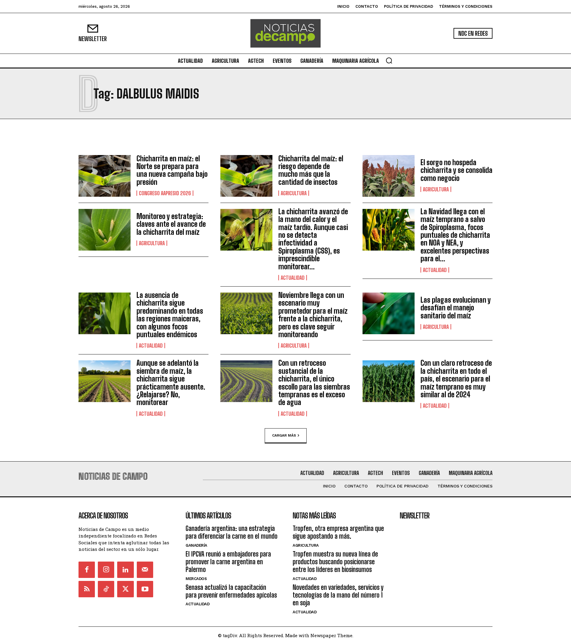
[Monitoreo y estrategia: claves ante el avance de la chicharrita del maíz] (105, 230)
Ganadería (196, 545)
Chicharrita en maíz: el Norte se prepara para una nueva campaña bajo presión (172, 170)
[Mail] (145, 570)
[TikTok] (106, 589)
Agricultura (294, 193)
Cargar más (284, 435)
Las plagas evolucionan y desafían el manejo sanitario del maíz (456, 308)
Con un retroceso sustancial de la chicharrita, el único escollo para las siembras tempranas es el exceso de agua (314, 383)
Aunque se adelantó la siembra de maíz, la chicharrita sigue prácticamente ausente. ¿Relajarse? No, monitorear (171, 383)
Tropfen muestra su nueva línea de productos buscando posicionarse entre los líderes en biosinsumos (335, 562)
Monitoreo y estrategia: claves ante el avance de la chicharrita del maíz (171, 224)
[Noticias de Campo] (285, 33)
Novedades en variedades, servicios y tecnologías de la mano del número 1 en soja (338, 595)
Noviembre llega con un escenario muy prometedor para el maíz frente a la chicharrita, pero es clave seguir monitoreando (313, 315)
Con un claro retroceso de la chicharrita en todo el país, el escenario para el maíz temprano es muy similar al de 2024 (456, 379)
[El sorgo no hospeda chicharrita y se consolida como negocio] (389, 176)
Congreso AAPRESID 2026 (165, 193)
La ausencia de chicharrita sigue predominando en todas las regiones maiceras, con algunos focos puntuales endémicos (170, 315)
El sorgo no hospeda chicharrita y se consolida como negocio (456, 170)
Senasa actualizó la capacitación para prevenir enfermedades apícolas (231, 591)
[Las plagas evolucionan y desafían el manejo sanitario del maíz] (389, 313)
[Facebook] (87, 570)
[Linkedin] (125, 570)
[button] (389, 60)
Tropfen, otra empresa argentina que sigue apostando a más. (338, 532)
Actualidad (293, 277)
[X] (125, 589)
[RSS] (87, 589)
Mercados (196, 578)
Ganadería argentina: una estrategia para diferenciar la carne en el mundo (231, 532)
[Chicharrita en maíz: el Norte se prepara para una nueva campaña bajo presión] (105, 176)
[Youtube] (145, 589)
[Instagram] (106, 570)
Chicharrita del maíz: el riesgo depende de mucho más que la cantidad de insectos (310, 170)
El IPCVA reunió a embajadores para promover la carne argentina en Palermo (228, 562)
